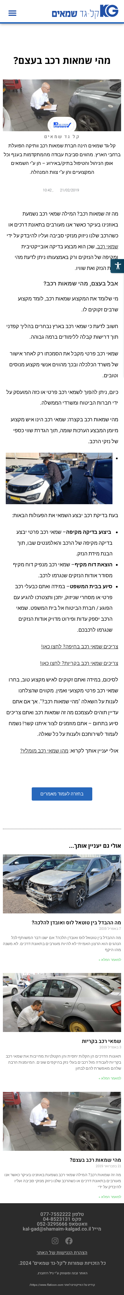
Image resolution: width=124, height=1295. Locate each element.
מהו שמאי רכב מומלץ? (44, 751)
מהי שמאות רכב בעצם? (95, 1160)
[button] (12, 12)
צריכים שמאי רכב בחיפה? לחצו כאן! (79, 646)
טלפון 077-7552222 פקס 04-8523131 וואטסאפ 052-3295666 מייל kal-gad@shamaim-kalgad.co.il (62, 1222)
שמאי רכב (107, 246)
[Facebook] (69, 1241)
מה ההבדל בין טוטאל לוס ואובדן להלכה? (76, 923)
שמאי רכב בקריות (101, 1041)
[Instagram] (55, 1241)
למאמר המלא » (110, 960)
